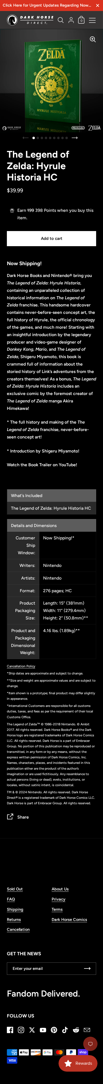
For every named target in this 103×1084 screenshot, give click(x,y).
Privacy (58, 899)
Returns (14, 919)
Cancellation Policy (21, 666)
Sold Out (15, 889)
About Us (60, 889)
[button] (33, 138)
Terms (57, 909)
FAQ (11, 899)
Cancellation (18, 929)
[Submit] (87, 968)
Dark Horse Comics (69, 919)
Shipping (15, 909)
